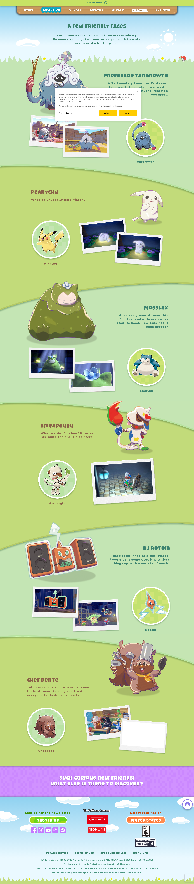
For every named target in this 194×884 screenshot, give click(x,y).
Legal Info (140, 853)
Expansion (51, 10)
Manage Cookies (65, 113)
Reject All (108, 113)
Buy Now (162, 10)
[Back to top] (187, 804)
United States (146, 821)
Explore (97, 10)
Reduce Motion (95, 2)
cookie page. (117, 106)
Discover (139, 10)
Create (118, 10)
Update (75, 10)
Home (29, 10)
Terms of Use (84, 853)
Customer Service (113, 853)
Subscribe (48, 821)
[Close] (137, 91)
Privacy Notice (57, 853)
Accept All (128, 113)
